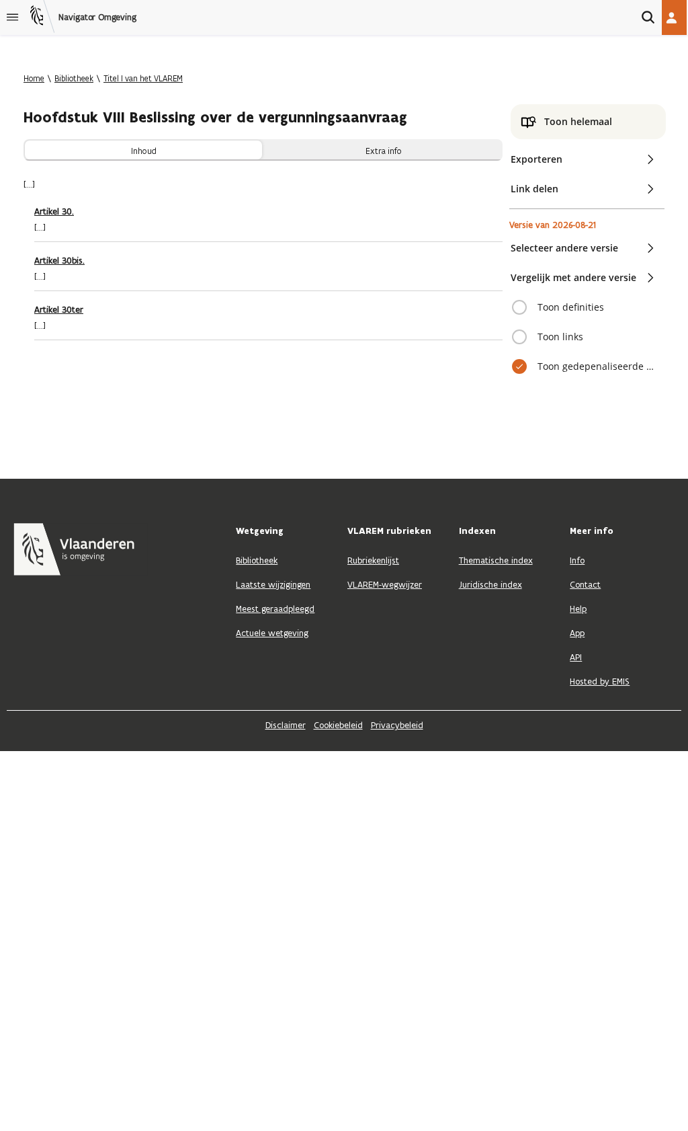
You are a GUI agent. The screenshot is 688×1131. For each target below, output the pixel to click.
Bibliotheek (73, 78)
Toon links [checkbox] (560, 336)
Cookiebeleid (338, 725)
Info (577, 560)
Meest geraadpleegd (275, 609)
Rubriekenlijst (373, 560)
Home (34, 78)
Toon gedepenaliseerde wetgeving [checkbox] (597, 366)
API (576, 657)
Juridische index (490, 584)
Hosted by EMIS (600, 681)
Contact (585, 584)
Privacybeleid (397, 725)
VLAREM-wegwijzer (384, 584)
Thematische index (496, 560)
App (577, 633)
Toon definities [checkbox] (571, 307)
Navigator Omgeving (97, 17)
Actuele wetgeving (272, 633)
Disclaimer (285, 725)
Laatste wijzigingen (273, 584)
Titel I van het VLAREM (143, 78)
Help (578, 609)
